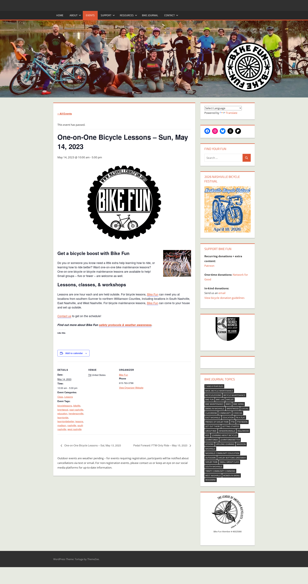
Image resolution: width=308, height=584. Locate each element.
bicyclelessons (64, 405)
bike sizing (238, 404)
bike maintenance (214, 404)
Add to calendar (74, 353)
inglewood (243, 431)
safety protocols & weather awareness (125, 325)
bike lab (220, 399)
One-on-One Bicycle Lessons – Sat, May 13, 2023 (92, 445)
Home (59, 15)
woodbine (210, 480)
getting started (230, 426)
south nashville (213, 466)
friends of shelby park (217, 422)
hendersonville (76, 413)
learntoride (62, 417)
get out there (212, 426)
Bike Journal (150, 15)
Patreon (209, 266)
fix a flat (240, 417)
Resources (127, 15)
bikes (228, 404)
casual (244, 408)
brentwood (62, 409)
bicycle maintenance (234, 395)
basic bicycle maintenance (219, 390)
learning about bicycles (224, 435)
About (73, 15)
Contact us (64, 316)
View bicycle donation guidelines (224, 298)
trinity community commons (220, 471)
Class (60, 396)
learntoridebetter (65, 421)
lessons (79, 421)
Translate (231, 113)
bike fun (209, 399)
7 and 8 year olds (214, 386)
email (221, 293)
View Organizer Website (131, 387)
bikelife (76, 405)
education (62, 413)
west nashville (75, 429)
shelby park (211, 462)
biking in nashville (214, 408)
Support (106, 15)
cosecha (237, 413)
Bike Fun (152, 294)
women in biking (231, 475)
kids (207, 435)
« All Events (64, 113)
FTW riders (242, 422)
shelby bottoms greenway (232, 457)
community (225, 413)
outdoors (210, 457)
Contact (169, 15)
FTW (233, 422)
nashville (71, 425)
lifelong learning (225, 444)
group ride (211, 431)
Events (90, 15)
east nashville (76, 409)
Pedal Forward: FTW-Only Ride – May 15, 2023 (160, 445)
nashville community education (222, 453)
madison (61, 425)
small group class (229, 462)
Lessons (68, 396)
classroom (211, 413)
